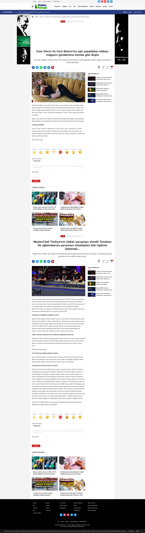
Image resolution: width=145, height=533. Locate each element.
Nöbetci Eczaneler (92, 508)
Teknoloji (57, 6)
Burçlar (98, 6)
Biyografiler (63, 508)
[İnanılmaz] (73, 149)
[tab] (36, 161)
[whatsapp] (41, 67)
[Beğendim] (34, 149)
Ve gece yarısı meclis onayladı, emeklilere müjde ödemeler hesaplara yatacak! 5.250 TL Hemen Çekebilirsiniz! (44, 229)
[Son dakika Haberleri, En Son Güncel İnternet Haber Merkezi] (43, 6)
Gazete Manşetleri (93, 505)
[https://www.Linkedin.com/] (108, 1)
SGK (74, 6)
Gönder (36, 181)
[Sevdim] (47, 149)
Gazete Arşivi (77, 508)
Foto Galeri (128, 12)
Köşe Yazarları (63, 505)
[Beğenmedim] (53, 149)
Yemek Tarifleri (83, 6)
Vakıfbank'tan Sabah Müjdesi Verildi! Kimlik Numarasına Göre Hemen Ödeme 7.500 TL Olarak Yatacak (72, 208)
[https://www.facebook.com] (105, 1)
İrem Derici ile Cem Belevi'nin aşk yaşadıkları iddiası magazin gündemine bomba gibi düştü (67, 16)
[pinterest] (52, 67)
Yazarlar (138, 12)
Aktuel (105, 6)
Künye (34, 1)
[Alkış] (40, 149)
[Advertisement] (72, 36)
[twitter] (37, 67)
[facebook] (33, 67)
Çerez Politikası (47, 1)
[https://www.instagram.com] (102, 1)
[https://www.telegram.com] (111, 1)
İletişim (39, 1)
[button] (16, 12)
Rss (58, 521)
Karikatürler (77, 510)
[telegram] (44, 67)
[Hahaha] (67, 149)
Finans (92, 6)
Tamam (137, 531)
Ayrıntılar (131, 531)
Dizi (70, 6)
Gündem (64, 6)
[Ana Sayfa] (32, 17)
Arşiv (75, 505)
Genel (41, 16)
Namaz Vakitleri (92, 510)
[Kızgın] (60, 149)
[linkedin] (48, 67)
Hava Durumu (91, 503)
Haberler (37, 16)
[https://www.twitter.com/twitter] (99, 1)
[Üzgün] (80, 149)
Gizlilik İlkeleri (56, 1)
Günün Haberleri (78, 503)
